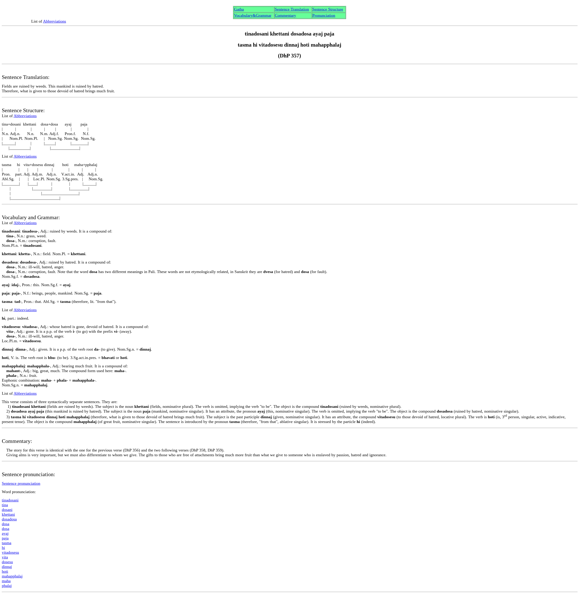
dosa (5, 524)
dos (5, 528)
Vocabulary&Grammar (252, 15)
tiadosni (10, 500)
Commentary (285, 15)
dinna (7, 566)
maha (6, 581)
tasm (6, 543)
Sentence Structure (327, 9)
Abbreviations (54, 21)
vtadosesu (10, 552)
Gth (239, 9)
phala (7, 585)
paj (5, 538)
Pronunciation (323, 15)
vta (5, 557)
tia (5, 505)
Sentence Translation (292, 9)
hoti (5, 571)
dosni (7, 509)
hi (3, 547)
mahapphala (12, 576)
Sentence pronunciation (21, 483)
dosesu (7, 562)
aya (5, 533)
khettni (8, 514)
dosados (9, 519)
